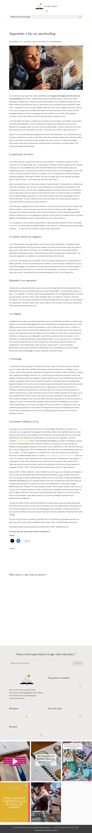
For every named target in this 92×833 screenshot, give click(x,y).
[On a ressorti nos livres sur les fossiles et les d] (46, 802)
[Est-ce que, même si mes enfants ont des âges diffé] (15, 761)
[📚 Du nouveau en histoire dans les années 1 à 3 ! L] (46, 761)
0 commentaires (54, 41)
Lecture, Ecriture (39, 41)
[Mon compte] (47, 11)
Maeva (16, 41)
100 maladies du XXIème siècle (60, 455)
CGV (76, 827)
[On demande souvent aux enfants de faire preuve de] (15, 802)
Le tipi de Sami (22, 441)
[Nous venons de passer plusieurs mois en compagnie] (77, 761)
